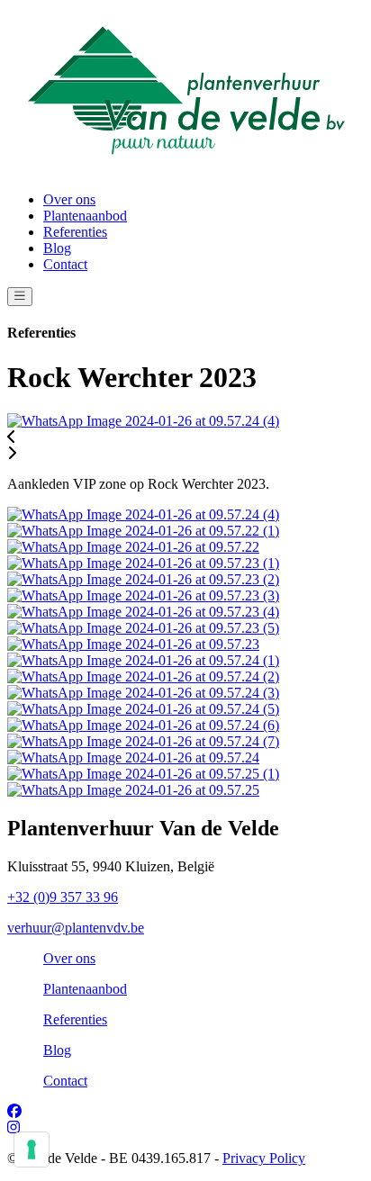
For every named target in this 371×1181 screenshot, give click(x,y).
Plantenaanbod (85, 215)
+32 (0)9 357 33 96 (62, 897)
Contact (65, 264)
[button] (185, 437)
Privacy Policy (263, 1158)
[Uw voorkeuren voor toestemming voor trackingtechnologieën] (31, 1149)
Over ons (69, 199)
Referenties (75, 231)
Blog (57, 248)
